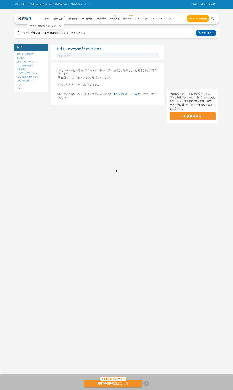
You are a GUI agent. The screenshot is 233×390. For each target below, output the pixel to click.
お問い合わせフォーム (126, 93)
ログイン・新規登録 (198, 18)
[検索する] (213, 18)
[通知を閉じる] (59, 25)
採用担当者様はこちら (202, 4)
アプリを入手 (207, 32)
